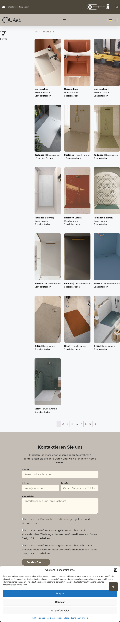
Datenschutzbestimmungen (57, 519)
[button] (115, 569)
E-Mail (26, 483)
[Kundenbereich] (90, 7)
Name (25, 469)
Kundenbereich (99, 7)
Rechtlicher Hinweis (79, 618)
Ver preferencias (60, 610)
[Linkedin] (107, 5)
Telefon (65, 483)
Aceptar (60, 593)
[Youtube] (107, 8)
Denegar (60, 601)
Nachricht (28, 496)
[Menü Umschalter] (64, 20)
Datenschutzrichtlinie (59, 618)
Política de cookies (40, 618)
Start (37, 31)
